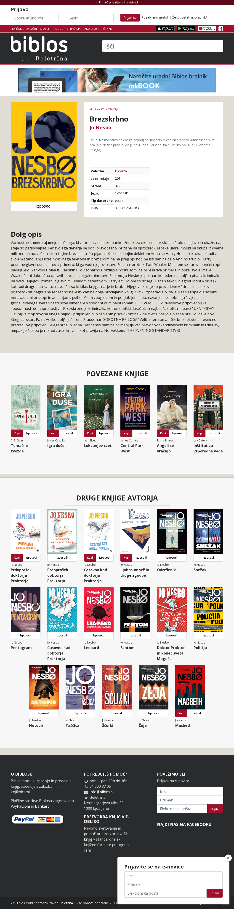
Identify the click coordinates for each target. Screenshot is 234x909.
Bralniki (45, 28)
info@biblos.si (102, 791)
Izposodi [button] (43, 206)
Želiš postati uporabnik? (189, 17)
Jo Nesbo (100, 127)
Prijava (215, 808)
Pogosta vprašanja (67, 28)
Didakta (121, 171)
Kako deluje (91, 28)
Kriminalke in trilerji (104, 109)
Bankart (42, 806)
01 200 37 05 (100, 786)
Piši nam (107, 28)
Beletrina (66, 903)
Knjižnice (18, 28)
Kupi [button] (17, 433)
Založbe (31, 28)
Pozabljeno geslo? (154, 17)
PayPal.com (20, 806)
